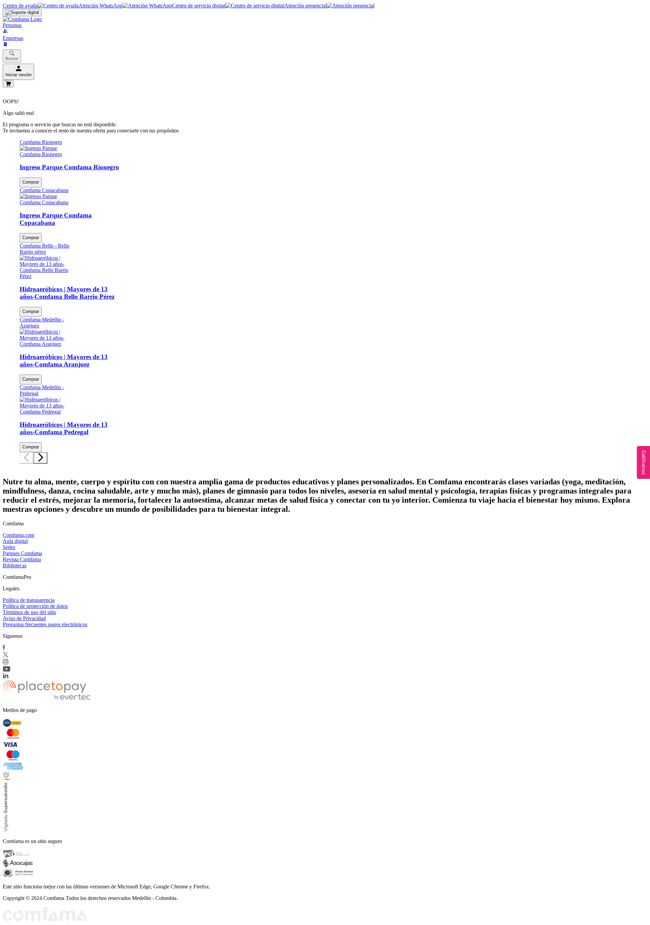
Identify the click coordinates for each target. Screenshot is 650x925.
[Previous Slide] (27, 458)
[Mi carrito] (8, 83)
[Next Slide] (40, 458)
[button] (21, 465)
